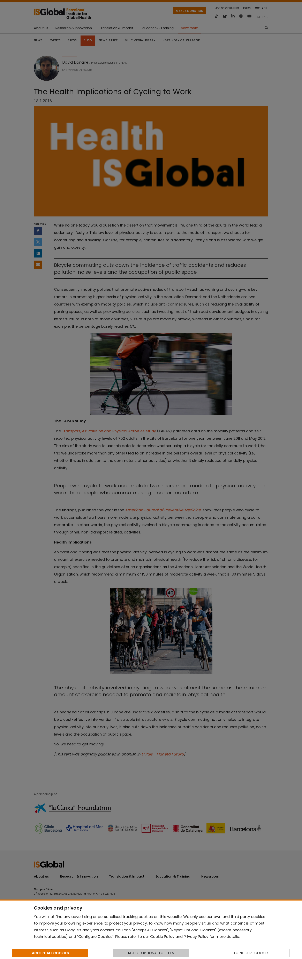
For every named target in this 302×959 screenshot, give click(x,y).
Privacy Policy (196, 936)
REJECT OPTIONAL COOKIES (151, 953)
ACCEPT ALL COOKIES (50, 953)
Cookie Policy (162, 936)
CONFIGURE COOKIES (251, 953)
